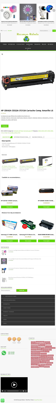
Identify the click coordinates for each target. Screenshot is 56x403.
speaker (34, 365)
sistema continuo (36, 361)
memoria (43, 353)
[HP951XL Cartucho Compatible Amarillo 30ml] (45, 161)
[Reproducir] (2, 391)
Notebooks (11, 44)
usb (41, 366)
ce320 (15, 133)
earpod (53, 348)
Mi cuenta (28, 48)
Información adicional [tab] (21, 137)
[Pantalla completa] (25, 391)
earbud (47, 348)
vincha (47, 367)
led (42, 351)
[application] (14, 384)
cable (48, 344)
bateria (47, 342)
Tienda (5, 44)
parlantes (49, 357)
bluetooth (35, 344)
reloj (51, 359)
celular (41, 346)
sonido (43, 363)
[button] (2, 54)
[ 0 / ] (4, 30)
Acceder (10, 30)
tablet (43, 365)
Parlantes (37, 44)
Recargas (50, 44)
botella (43, 344)
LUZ (47, 351)
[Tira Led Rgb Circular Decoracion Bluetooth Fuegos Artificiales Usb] (28, 12)
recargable (44, 359)
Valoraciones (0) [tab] (37, 137)
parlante (41, 357)
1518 (5, 133)
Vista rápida (9, 207)
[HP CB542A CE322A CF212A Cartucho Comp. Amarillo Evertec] (10, 161)
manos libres (36, 353)
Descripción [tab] (6, 137)
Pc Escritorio (20, 44)
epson (34, 350)
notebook (34, 357)
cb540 (11, 133)
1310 (48, 131)
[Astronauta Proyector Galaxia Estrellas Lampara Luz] (46, 12)
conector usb (36, 348)
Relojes (44, 44)
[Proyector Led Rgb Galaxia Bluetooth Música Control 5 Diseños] (9, 12)
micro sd (44, 355)
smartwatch (35, 363)
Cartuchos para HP (28, 131)
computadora (48, 346)
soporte (49, 363)
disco (43, 348)
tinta (33, 367)
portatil (37, 359)
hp (50, 350)
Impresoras (29, 44)
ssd (39, 364)
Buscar (21, 290)
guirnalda (46, 350)
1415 (51, 131)
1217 (45, 131)
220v (33, 342)
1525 (8, 133)
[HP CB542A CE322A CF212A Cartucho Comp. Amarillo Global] (28, 161)
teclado (48, 365)
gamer (39, 349)
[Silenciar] (23, 391)
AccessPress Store (38, 399)
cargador (34, 346)
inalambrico (35, 351)
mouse (50, 355)
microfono (36, 355)
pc (32, 359)
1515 (2, 133)
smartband (45, 361)
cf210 (18, 133)
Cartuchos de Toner (18, 131)
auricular (40, 342)
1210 (39, 131)
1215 (42, 131)
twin (37, 367)
